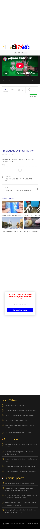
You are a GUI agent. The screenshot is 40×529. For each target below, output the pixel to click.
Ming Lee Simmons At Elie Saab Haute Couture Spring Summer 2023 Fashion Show (20, 489)
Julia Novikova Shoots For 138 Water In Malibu (19, 483)
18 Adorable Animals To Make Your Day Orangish (20, 471)
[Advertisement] (20, 22)
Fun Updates (11, 439)
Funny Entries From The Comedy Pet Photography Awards (21, 445)
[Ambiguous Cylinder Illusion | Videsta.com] (19, 46)
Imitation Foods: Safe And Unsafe (15, 405)
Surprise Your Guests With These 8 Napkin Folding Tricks (21, 460)
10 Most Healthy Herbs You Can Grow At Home (20, 466)
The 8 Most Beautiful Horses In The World (18, 433)
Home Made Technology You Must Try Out (17, 215)
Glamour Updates (14, 478)
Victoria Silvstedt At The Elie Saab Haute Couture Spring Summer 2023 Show (20, 504)
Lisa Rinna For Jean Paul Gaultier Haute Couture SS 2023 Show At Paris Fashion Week (21, 496)
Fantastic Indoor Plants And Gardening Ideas (19, 415)
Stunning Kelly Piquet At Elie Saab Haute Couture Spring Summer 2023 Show (20, 511)
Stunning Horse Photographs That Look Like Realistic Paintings (19, 453)
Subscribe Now (20, 310)
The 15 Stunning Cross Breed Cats (16, 420)
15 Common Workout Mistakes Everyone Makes (20, 410)
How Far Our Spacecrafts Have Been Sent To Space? (19, 426)
